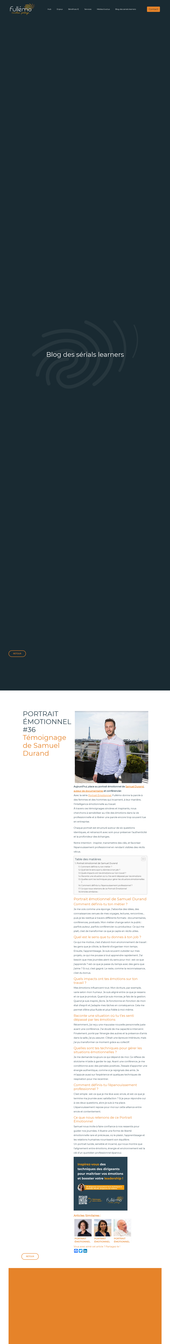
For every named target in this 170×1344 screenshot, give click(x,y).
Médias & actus (103, 9)
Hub (49, 9)
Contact (153, 9)
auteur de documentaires (88, 791)
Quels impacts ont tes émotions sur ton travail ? (103, 873)
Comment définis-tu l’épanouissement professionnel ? (106, 885)
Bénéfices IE (73, 9)
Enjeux (60, 9)
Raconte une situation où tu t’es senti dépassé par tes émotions (111, 876)
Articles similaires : (89, 892)
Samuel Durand (134, 786)
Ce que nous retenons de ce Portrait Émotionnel (104, 888)
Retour (17, 653)
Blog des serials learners (125, 9)
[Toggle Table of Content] (142, 859)
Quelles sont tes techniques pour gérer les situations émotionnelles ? (112, 880)
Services (87, 9)
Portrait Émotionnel (99, 795)
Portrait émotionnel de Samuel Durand (97, 863)
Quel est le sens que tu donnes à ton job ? (100, 870)
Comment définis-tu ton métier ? (96, 867)
